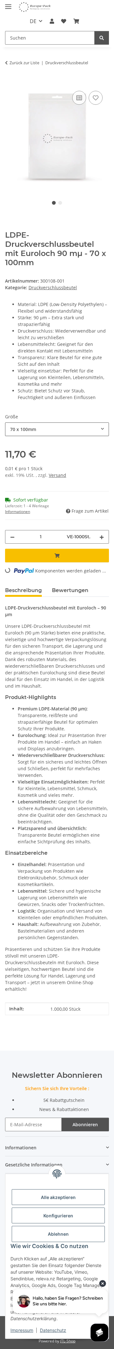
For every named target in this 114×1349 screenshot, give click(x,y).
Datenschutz (53, 1330)
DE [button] (33, 21)
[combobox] (57, 429)
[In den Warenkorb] (10, 82)
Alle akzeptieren (58, 1197)
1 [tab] (54, 203)
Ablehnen (58, 1234)
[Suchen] (101, 38)
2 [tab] (60, 203)
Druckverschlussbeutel (52, 287)
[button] (52, 21)
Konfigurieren (58, 1215)
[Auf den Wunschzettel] (96, 98)
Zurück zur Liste (24, 63)
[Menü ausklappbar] (8, 4)
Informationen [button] (17, 511)
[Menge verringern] (12, 536)
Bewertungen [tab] (70, 590)
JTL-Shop (67, 1341)
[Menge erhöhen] (102, 536)
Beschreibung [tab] (23, 590)
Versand (57, 475)
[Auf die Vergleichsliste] (79, 98)
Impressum (21, 1330)
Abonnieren (85, 1124)
